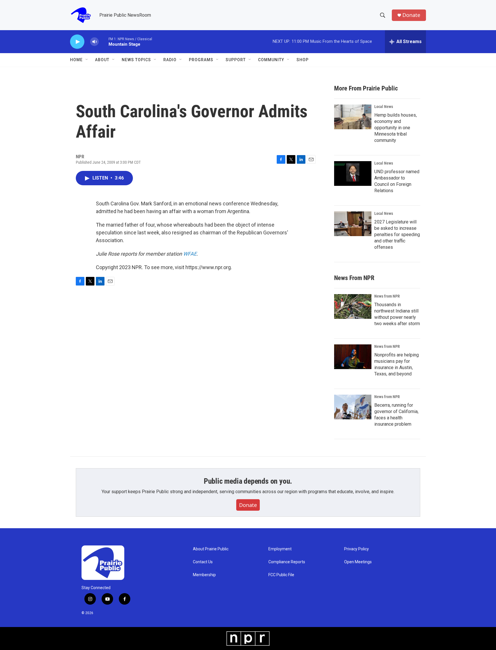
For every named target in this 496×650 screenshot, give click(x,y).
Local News (383, 106)
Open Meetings (358, 562)
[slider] (103, 41)
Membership (204, 575)
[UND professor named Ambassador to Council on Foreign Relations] (352, 173)
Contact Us (203, 562)
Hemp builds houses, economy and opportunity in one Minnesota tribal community (395, 127)
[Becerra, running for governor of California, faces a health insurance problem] (352, 407)
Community (271, 59)
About (102, 59)
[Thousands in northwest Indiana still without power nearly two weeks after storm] (352, 306)
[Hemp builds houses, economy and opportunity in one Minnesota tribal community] (352, 117)
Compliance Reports (286, 562)
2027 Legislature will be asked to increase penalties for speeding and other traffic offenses (397, 234)
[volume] (94, 41)
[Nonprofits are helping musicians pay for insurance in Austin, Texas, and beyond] (352, 356)
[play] (77, 41)
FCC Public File (281, 575)
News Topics (136, 59)
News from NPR (387, 296)
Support (236, 59)
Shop (303, 59)
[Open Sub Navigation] (87, 59)
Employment (280, 549)
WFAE (190, 254)
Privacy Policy (356, 549)
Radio (170, 59)
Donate (411, 15)
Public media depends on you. (248, 481)
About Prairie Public (210, 549)
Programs (201, 59)
